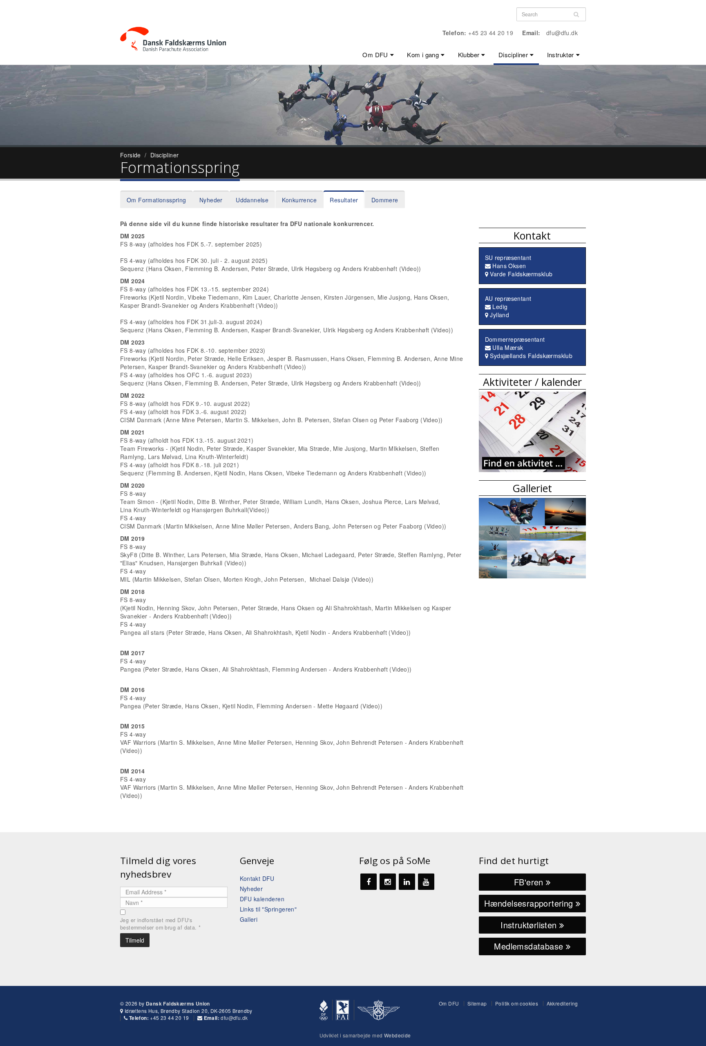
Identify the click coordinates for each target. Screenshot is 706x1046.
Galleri (249, 919)
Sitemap (477, 1003)
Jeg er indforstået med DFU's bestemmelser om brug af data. (160, 923)
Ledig (499, 306)
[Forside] (178, 24)
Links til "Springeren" (268, 909)
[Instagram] (388, 882)
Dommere (384, 200)
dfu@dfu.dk (562, 33)
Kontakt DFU (257, 878)
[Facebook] (368, 882)
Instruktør (560, 54)
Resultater (344, 200)
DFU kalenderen (262, 899)
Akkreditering (562, 1003)
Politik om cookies (516, 1003)
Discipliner (513, 54)
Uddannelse (252, 200)
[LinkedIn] (407, 882)
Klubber (469, 54)
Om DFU (375, 54)
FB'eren (530, 882)
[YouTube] (426, 882)
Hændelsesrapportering (530, 903)
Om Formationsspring (156, 200)
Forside (130, 155)
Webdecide (397, 1035)
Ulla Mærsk (507, 347)
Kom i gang (423, 54)
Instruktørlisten (529, 925)
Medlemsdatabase (529, 946)
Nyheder (211, 200)
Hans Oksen (509, 266)
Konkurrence (299, 200)
